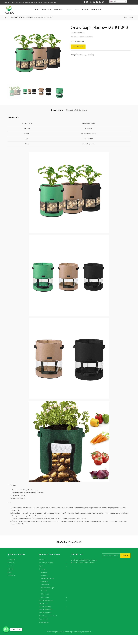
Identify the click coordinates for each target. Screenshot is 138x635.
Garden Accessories (46, 600)
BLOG (77, 10)
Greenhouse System (46, 563)
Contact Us (96, 10)
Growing (21, 17)
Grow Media (45, 585)
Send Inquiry (78, 47)
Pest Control (43, 619)
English (114, 1)
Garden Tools (43, 603)
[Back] (6, 17)
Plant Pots (45, 597)
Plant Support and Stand (48, 616)
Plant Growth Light (47, 588)
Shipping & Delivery (76, 110)
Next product (131, 17)
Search (125, 555)
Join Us (85, 10)
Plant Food (45, 594)
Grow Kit (44, 591)
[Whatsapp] (6, 629)
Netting (41, 560)
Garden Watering (45, 606)
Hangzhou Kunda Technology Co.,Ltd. (65, 632)
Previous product (126, 17)
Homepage (11, 560)
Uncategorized (44, 622)
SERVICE (69, 10)
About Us (58, 10)
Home (37, 10)
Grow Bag (29, 17)
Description (57, 110)
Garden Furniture (45, 613)
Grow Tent (44, 575)
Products (46, 10)
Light (41, 566)
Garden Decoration (45, 610)
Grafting (44, 572)
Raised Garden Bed (47, 578)
